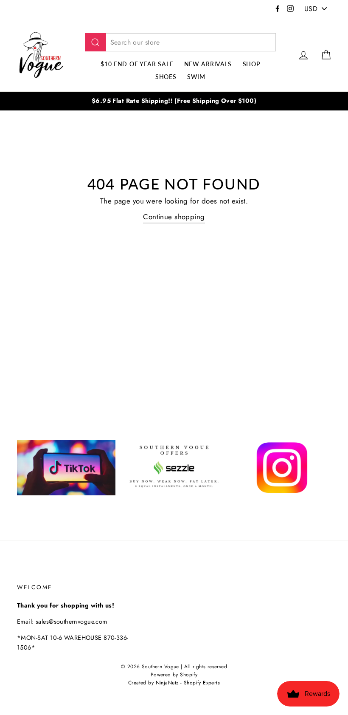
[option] (174, 101)
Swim (196, 76)
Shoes (166, 76)
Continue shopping (174, 217)
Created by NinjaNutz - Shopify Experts (174, 682)
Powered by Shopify (174, 674)
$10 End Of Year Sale (137, 64)
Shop (251, 64)
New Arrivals (208, 64)
